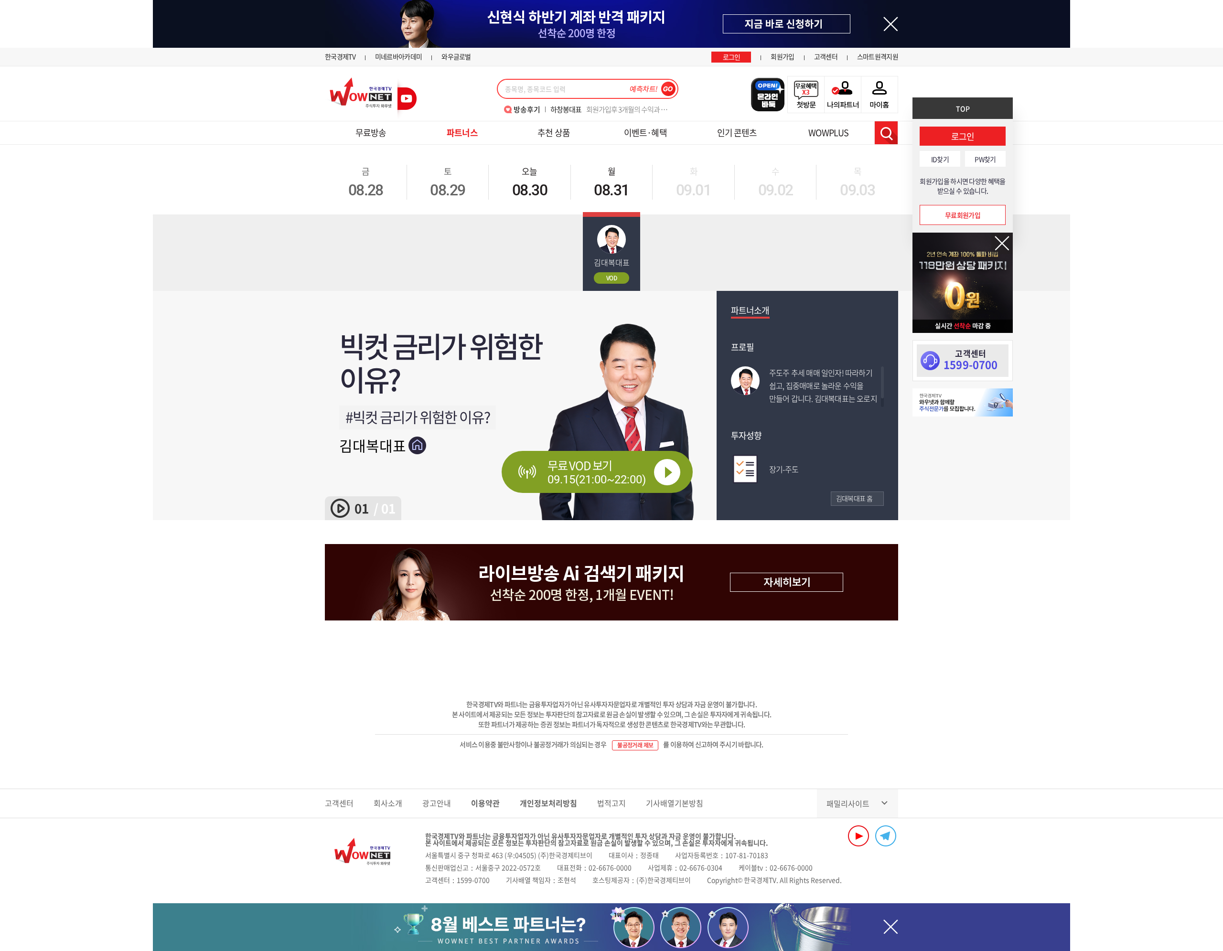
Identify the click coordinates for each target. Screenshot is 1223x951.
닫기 (1002, 243)
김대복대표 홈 (854, 498)
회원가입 (782, 56)
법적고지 (611, 803)
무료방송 (370, 132)
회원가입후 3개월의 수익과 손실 (611, 109)
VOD (611, 278)
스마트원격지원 (877, 56)
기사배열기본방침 (674, 803)
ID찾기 (940, 159)
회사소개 (388, 803)
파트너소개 (750, 310)
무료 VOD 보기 (596, 471)
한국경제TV (340, 56)
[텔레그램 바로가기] (885, 835)
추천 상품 (553, 132)
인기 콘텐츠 (737, 132)
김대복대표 (372, 445)
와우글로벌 (456, 56)
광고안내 (436, 803)
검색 (886, 132)
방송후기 (527, 109)
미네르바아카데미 (398, 56)
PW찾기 (985, 159)
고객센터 (825, 56)
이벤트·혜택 (645, 132)
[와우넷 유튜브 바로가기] (858, 835)
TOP (963, 108)
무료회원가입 (962, 215)
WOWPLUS (828, 132)
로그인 (731, 57)
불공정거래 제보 (635, 745)
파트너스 (462, 132)
